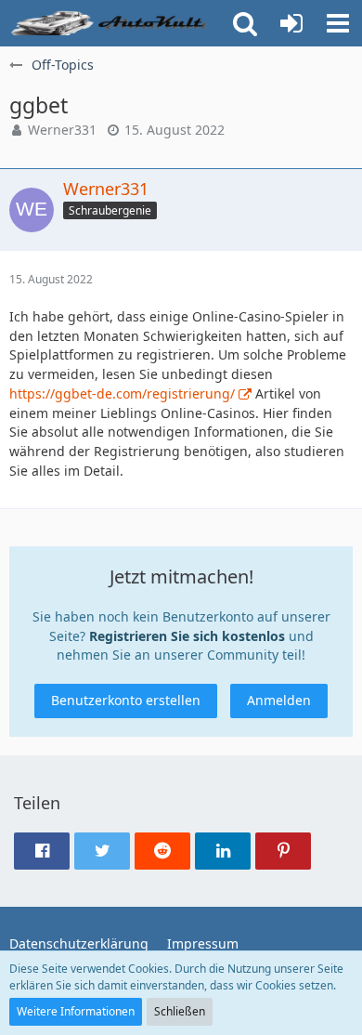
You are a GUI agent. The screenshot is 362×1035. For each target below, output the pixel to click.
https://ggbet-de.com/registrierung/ (122, 393)
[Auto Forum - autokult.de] (111, 23)
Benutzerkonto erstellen (125, 700)
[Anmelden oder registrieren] (291, 23)
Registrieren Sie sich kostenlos (187, 636)
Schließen (179, 1011)
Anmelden (279, 700)
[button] (337, 23)
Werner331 (62, 129)
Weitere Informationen (76, 1011)
